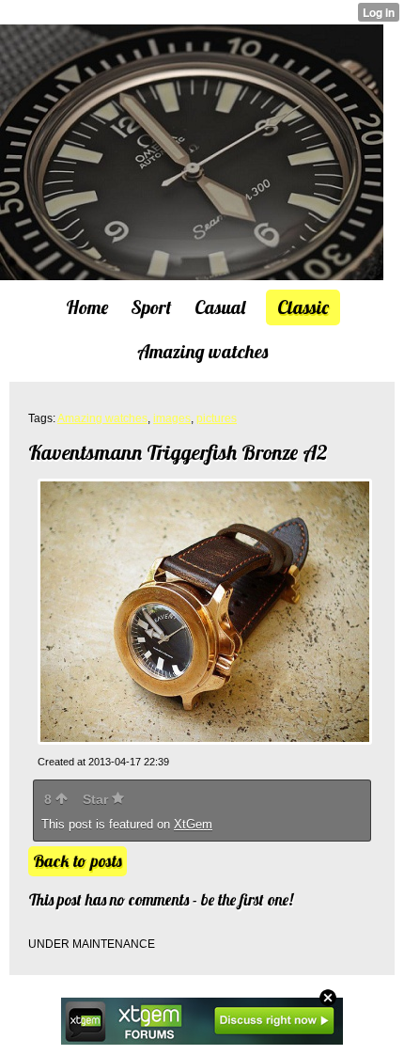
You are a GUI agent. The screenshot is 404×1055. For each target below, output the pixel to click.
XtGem (193, 824)
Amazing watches (102, 418)
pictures (216, 418)
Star (97, 799)
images (172, 418)
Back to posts (77, 861)
